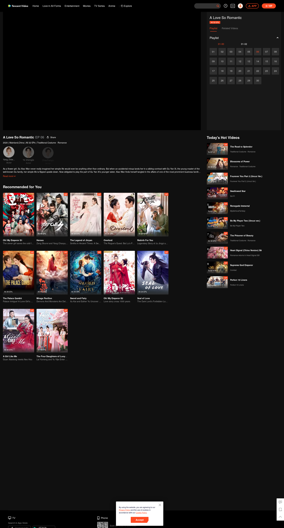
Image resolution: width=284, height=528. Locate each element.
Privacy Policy (124, 510)
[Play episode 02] (222, 51)
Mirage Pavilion (44, 298)
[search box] (218, 6)
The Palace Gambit (12, 298)
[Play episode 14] (257, 61)
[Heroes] (52, 214)
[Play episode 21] (248, 71)
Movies (87, 6)
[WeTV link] (18, 6)
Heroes (40, 240)
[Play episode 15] (266, 61)
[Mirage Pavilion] (52, 273)
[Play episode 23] (266, 71)
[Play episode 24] (275, 71)
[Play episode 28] (240, 80)
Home (36, 6)
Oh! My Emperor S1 (12, 240)
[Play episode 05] (248, 51)
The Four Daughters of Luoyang (53, 356)
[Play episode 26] (222, 80)
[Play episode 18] (222, 71)
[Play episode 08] (275, 51)
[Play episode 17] (213, 71)
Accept (140, 519)
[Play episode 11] (231, 61)
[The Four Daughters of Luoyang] (52, 331)
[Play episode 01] (213, 51)
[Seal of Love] (152, 273)
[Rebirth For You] (152, 214)
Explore (128, 6)
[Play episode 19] (231, 71)
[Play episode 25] (213, 80)
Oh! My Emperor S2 (113, 298)
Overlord (108, 240)
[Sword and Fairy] (85, 273)
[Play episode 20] (240, 71)
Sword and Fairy (78, 298)
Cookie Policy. (141, 512)
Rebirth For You (145, 240)
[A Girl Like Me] (18, 331)
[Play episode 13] (248, 61)
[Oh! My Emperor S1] (18, 214)
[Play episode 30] (257, 80)
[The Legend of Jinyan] (85, 214)
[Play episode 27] (231, 80)
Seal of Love (143, 298)
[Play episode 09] (213, 61)
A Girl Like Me (10, 356)
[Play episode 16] (275, 61)
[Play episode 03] (231, 51)
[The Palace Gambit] (18, 273)
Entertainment (72, 6)
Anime (111, 6)
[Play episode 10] (222, 61)
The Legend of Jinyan (81, 240)
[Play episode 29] (248, 80)
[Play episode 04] (240, 51)
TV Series (99, 6)
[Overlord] (119, 214)
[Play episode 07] (266, 51)
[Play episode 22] (257, 71)
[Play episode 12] (240, 61)
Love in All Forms (52, 6)
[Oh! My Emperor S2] (119, 273)
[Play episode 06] (257, 51)
